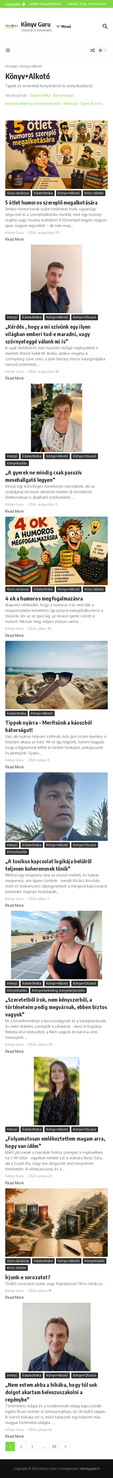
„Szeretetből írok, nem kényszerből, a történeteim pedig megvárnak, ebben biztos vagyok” (56, 1006)
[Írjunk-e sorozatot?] (56, 1222)
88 (54, 1446)
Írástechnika (40, 95)
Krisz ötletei (94, 193)
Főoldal (11, 66)
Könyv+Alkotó (69, 193)
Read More (14, 239)
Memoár (71, 103)
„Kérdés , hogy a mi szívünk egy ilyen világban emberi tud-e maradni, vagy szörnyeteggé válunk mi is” (47, 334)
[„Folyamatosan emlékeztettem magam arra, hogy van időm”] (56, 1091)
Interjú (12, 317)
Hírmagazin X (90, 1469)
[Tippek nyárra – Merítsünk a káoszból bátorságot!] (56, 675)
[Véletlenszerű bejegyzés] (92, 50)
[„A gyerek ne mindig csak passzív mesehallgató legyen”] (56, 418)
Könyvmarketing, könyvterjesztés (33, 103)
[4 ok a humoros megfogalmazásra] (56, 551)
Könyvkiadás (63, 95)
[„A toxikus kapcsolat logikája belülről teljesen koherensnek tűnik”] (56, 806)
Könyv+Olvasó (84, 317)
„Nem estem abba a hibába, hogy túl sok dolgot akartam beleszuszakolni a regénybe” (51, 1392)
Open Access (91, 103)
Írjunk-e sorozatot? (27, 1277)
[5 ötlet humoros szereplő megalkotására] (56, 154)
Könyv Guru (35, 24)
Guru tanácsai (18, 193)
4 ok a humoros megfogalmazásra (44, 598)
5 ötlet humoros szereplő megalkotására (51, 202)
